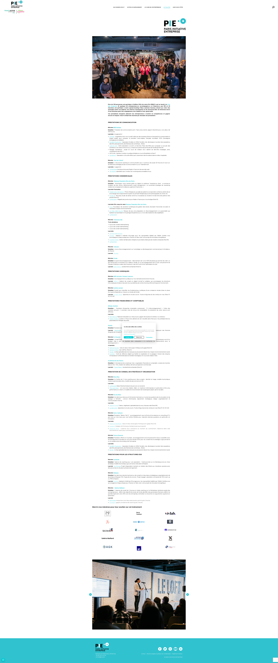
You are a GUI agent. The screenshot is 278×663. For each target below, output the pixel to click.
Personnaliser (149, 337)
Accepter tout (129, 337)
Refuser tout (139, 337)
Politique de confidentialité (129, 334)
